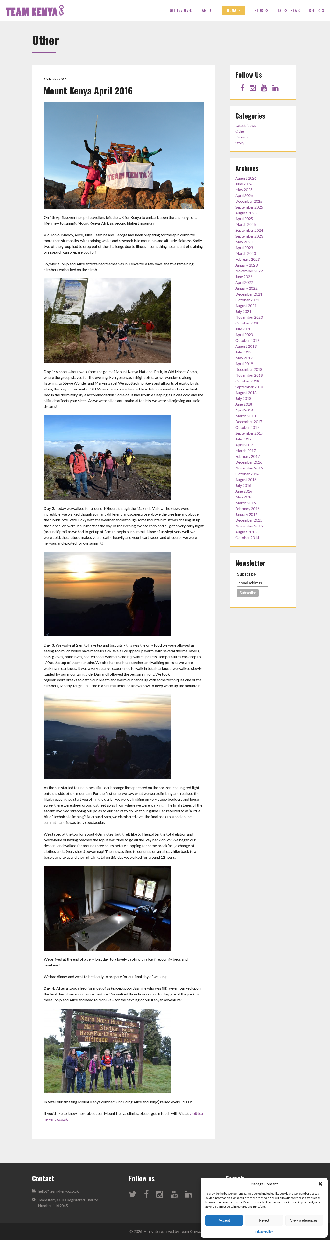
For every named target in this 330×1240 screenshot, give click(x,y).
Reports (316, 10)
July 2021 (243, 311)
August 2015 (246, 531)
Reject (264, 1220)
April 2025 (244, 218)
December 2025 (248, 201)
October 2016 (247, 473)
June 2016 (243, 491)
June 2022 (243, 276)
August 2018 (246, 392)
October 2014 (247, 537)
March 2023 (245, 253)
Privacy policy (264, 1231)
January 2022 (246, 288)
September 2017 (249, 433)
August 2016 (246, 479)
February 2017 (247, 456)
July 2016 (243, 485)
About (207, 10)
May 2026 (243, 189)
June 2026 (243, 183)
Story (239, 142)
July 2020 (243, 328)
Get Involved (181, 10)
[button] (320, 1184)
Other (240, 131)
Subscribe (246, 574)
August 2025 (246, 212)
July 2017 (243, 439)
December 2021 (248, 294)
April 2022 (244, 282)
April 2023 (244, 247)
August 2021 (246, 305)
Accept (224, 1220)
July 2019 (243, 352)
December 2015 (248, 520)
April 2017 (244, 444)
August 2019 (246, 346)
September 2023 (249, 236)
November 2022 (249, 270)
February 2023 (247, 259)
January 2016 (246, 514)
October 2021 (247, 299)
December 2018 (248, 369)
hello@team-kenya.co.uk (58, 1191)
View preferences (304, 1220)
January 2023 (246, 265)
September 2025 (249, 207)
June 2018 (243, 404)
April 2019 (244, 363)
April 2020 (244, 334)
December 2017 (248, 421)
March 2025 (245, 224)
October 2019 (247, 340)
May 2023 (243, 241)
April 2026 (244, 195)
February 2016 (247, 508)
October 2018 (247, 381)
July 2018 (243, 398)
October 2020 (247, 323)
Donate (234, 10)
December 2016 (248, 462)
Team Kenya (35, 10)
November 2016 (249, 468)
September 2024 (249, 230)
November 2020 (249, 317)
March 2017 (245, 450)
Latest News (289, 10)
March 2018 (245, 415)
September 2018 (249, 386)
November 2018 (249, 375)
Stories (261, 10)
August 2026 (246, 178)
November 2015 (249, 526)
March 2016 (245, 502)
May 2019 (243, 357)
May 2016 (243, 497)
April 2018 (244, 410)
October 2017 (247, 427)
